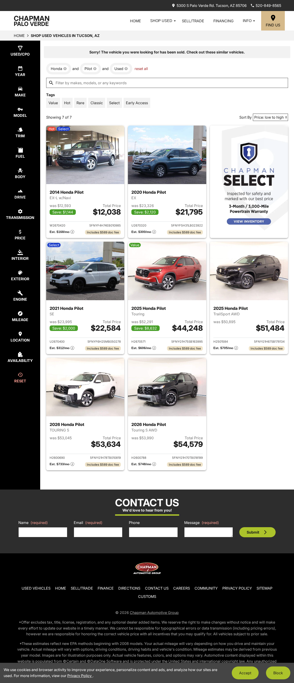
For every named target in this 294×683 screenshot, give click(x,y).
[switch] (53, 103)
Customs (147, 596)
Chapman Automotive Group (154, 612)
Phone (134, 522)
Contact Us (157, 588)
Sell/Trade (193, 21)
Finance (106, 588)
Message (201, 522)
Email (88, 522)
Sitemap (264, 588)
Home (135, 21)
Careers (181, 588)
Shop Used (161, 21)
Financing (223, 21)
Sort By (245, 117)
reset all (141, 68)
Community (206, 588)
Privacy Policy (237, 588)
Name (33, 522)
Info (247, 21)
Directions (129, 588)
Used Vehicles (36, 588)
